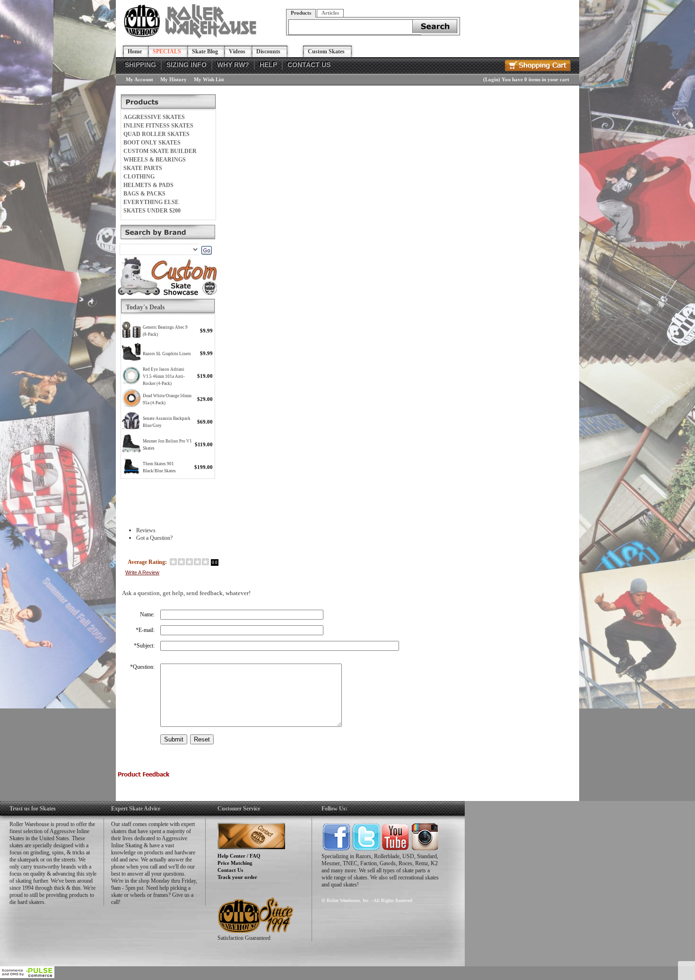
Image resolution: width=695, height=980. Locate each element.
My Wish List (209, 79)
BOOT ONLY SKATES (152, 142)
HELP (268, 64)
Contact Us (230, 870)
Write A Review (142, 572)
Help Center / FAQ (239, 856)
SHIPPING (140, 64)
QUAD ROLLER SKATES (156, 134)
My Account (139, 79)
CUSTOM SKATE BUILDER (160, 151)
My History (173, 79)
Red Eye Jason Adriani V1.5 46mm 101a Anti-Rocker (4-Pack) (164, 376)
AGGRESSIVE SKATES (154, 117)
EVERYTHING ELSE (151, 202)
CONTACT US (308, 64)
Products (301, 13)
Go (206, 250)
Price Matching (234, 863)
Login (491, 79)
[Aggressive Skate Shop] (192, 37)
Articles (330, 13)
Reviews (146, 530)
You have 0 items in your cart (535, 79)
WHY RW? (233, 64)
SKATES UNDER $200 (152, 210)
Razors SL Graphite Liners (167, 353)
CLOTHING (139, 176)
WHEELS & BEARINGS (154, 159)
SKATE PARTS (142, 168)
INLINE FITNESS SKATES (158, 125)
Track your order (237, 877)
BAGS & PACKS (144, 193)
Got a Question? (154, 538)
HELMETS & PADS (148, 185)
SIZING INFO (186, 64)
